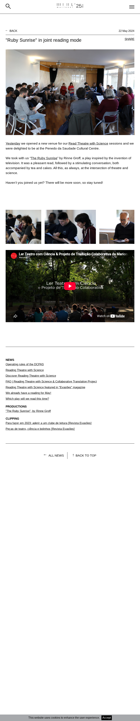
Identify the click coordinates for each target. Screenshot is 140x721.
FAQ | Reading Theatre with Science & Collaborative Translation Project (51, 381)
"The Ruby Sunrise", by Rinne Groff (28, 411)
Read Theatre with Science (88, 143)
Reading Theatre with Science (25, 370)
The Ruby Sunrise (44, 158)
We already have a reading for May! (28, 393)
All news (56, 455)
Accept (106, 717)
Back (13, 31)
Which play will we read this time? (27, 398)
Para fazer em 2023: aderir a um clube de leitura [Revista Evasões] (49, 423)
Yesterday (13, 143)
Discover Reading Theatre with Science (31, 375)
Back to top (86, 455)
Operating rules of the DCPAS (25, 364)
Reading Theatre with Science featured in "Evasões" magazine (45, 387)
